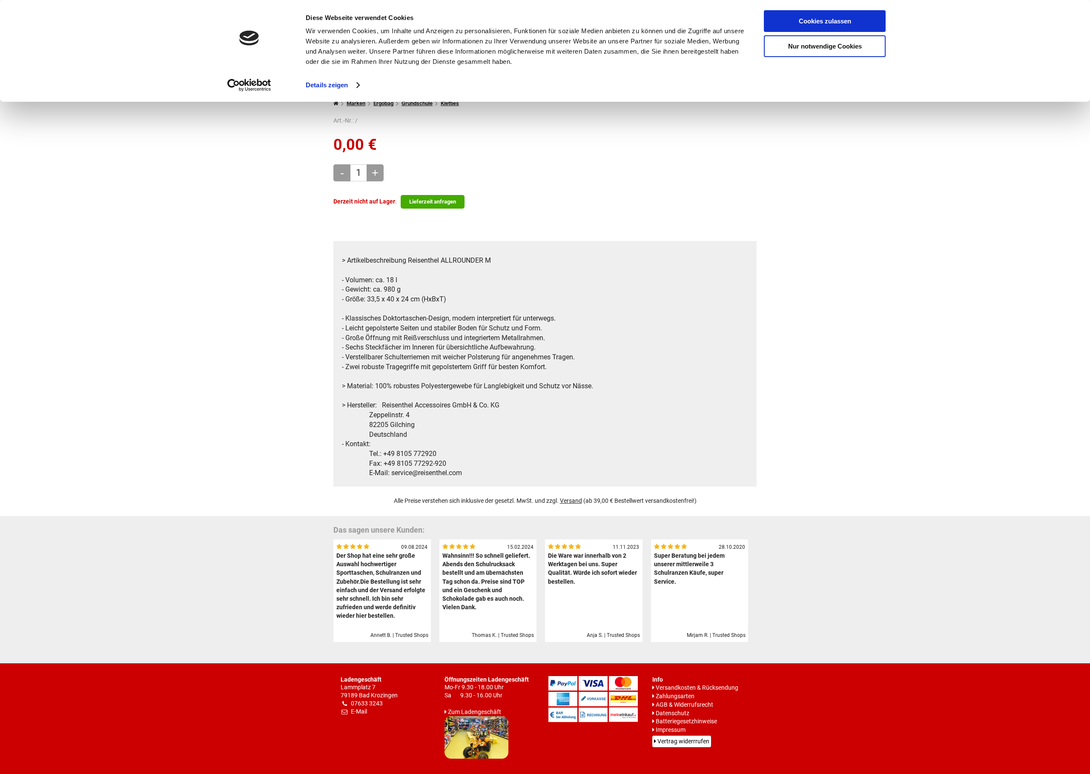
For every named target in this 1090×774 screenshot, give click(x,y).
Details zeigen (327, 85)
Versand (571, 501)
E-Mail (359, 711)
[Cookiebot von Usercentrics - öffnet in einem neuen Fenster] (249, 85)
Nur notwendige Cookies (825, 46)
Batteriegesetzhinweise (686, 721)
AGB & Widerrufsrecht (684, 704)
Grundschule (417, 103)
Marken (356, 103)
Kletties (450, 103)
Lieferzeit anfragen (432, 201)
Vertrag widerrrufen (683, 741)
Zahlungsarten (675, 696)
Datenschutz (672, 713)
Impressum (671, 730)
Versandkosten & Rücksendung (697, 687)
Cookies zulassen (825, 21)
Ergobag (383, 103)
